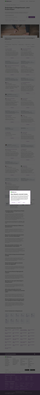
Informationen (18, 198)
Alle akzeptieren (14, 202)
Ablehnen (19, 202)
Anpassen (24, 202)
